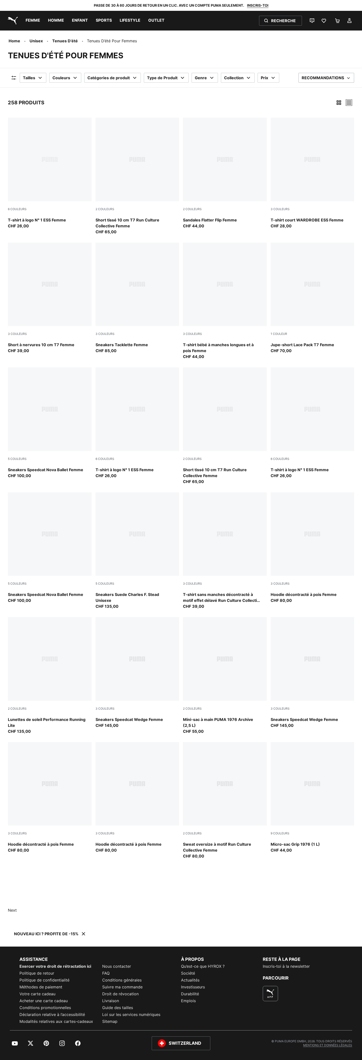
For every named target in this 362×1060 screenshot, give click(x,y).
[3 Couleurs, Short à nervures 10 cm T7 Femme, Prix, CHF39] (50, 298)
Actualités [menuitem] (190, 980)
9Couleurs (280, 833)
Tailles (29, 77)
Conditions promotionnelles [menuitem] (45, 1007)
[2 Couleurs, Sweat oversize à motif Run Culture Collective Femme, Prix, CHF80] (225, 800)
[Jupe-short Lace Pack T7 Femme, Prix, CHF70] (312, 298)
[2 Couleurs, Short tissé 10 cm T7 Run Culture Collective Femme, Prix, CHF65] (137, 176)
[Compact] (339, 103)
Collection (234, 77)
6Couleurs (17, 209)
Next (12, 910)
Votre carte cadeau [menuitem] (37, 993)
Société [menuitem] (188, 973)
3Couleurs (280, 209)
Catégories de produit (108, 77)
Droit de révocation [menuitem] (120, 993)
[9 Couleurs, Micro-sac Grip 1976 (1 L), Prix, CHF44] (312, 797)
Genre (201, 77)
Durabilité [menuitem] (190, 993)
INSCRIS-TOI (257, 5)
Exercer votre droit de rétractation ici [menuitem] (55, 966)
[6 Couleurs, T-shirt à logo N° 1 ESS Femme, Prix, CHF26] (50, 173)
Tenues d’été (65, 40)
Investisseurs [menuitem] (193, 986)
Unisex (36, 40)
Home (14, 40)
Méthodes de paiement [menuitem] (40, 986)
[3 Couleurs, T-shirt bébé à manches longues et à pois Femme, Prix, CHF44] (225, 301)
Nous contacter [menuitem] (116, 966)
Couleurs (61, 77)
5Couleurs (17, 459)
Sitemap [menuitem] (109, 1021)
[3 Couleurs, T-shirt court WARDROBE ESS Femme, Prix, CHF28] (312, 173)
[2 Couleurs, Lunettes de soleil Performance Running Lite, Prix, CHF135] (50, 675)
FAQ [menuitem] (106, 973)
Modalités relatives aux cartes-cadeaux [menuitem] (56, 1021)
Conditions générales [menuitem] (122, 980)
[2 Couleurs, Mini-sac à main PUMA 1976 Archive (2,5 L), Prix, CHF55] (225, 675)
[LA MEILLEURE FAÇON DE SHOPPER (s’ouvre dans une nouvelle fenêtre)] (270, 993)
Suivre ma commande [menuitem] (122, 986)
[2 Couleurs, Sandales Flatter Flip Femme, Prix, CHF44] (225, 173)
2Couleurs (105, 209)
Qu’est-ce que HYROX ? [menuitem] (203, 966)
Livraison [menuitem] (110, 1000)
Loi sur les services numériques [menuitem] (131, 1014)
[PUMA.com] (12, 21)
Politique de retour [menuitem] (36, 973)
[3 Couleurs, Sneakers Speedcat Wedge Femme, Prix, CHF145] (137, 672)
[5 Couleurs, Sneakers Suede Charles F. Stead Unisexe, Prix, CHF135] (137, 550)
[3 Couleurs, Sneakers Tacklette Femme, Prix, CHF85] (137, 298)
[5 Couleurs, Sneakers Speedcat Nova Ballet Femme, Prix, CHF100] (50, 423)
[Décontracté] (349, 102)
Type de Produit (162, 77)
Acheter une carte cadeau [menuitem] (43, 1000)
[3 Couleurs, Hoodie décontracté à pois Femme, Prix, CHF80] (312, 548)
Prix (264, 77)
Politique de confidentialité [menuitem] (44, 980)
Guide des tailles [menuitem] (117, 1007)
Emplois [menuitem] (188, 1000)
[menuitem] (33, 21)
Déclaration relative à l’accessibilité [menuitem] (52, 1014)
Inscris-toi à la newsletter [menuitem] (286, 966)
